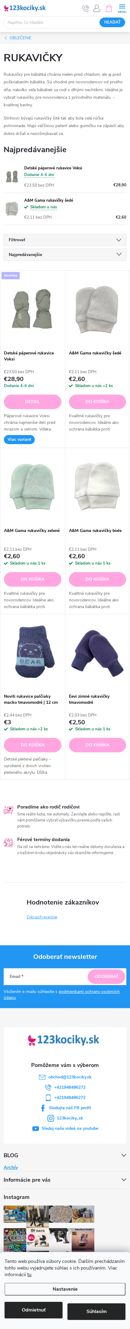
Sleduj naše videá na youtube (70, 1128)
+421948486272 (70, 1087)
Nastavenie (65, 1289)
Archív (11, 1167)
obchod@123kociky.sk (70, 1077)
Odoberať (107, 976)
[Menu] (122, 8)
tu (29, 1274)
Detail (32, 402)
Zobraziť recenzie (42, 917)
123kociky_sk (70, 1118)
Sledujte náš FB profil (70, 1108)
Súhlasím (96, 1311)
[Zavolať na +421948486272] (85, 8)
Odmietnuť (34, 1310)
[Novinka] (32, 309)
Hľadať (112, 22)
